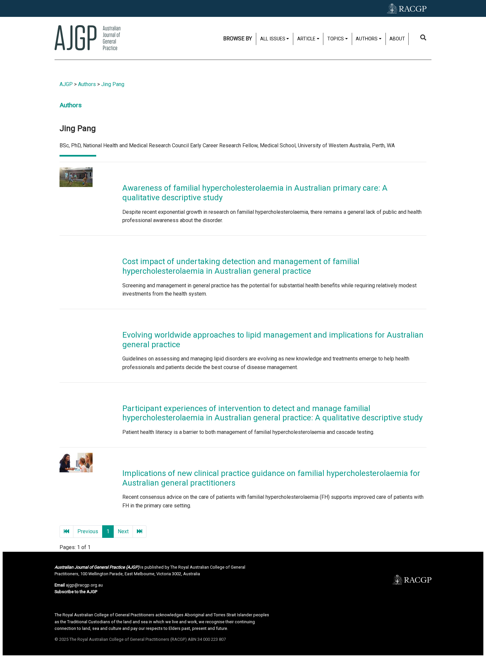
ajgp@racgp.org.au (84, 585)
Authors (87, 84)
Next (123, 531)
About (397, 39)
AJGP (66, 84)
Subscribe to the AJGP (76, 591)
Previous (87, 531)
